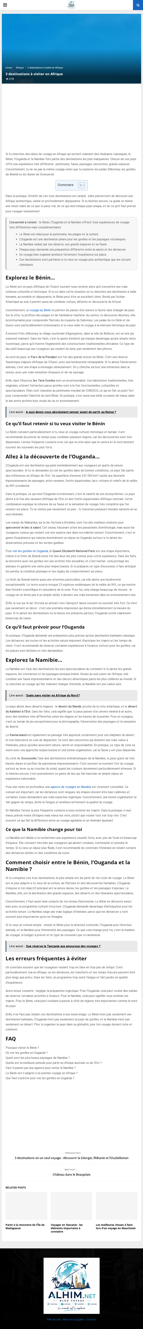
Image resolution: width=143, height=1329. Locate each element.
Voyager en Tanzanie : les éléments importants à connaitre (67, 1228)
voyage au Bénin (40, 310)
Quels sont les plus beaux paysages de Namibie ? (38, 1058)
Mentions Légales (73, 1319)
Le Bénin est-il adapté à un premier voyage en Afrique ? (42, 1073)
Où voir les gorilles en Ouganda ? (27, 1053)
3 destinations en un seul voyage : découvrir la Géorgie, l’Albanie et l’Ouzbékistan (71, 1158)
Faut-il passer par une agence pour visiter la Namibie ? (41, 1068)
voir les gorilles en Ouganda (30, 551)
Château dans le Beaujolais (71, 1174)
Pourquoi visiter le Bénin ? (22, 1048)
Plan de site (54, 1319)
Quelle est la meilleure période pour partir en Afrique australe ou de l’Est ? (54, 1063)
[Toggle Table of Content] (79, 185)
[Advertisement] (71, 122)
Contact (91, 1319)
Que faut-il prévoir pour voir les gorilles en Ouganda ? (40, 1078)
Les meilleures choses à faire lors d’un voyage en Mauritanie (116, 1226)
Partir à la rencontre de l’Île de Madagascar (25, 1226)
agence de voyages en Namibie (71, 787)
